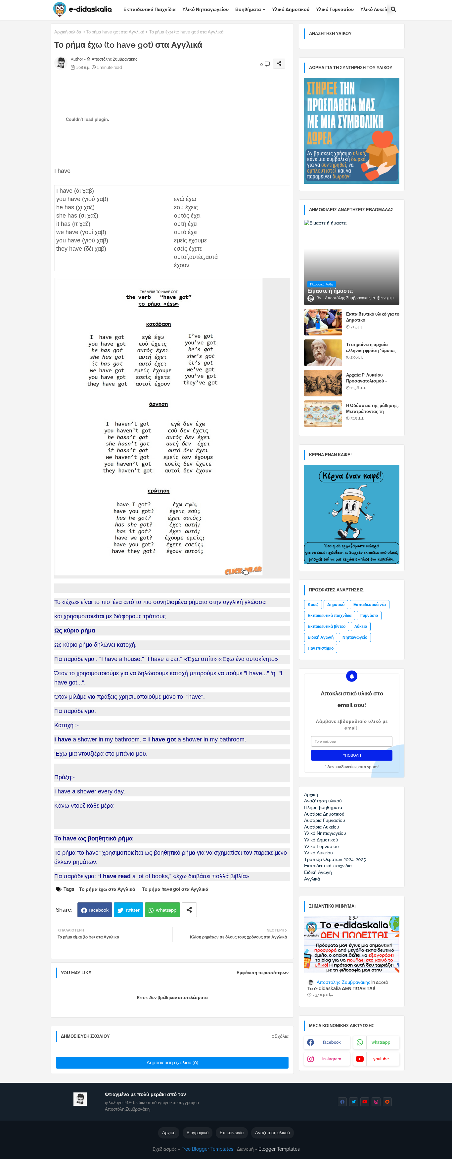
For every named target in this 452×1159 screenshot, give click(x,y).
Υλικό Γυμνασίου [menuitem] (321, 846)
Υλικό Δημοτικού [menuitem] (321, 839)
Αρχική (168, 1132)
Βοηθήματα (248, 9)
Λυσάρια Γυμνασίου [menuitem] (324, 820)
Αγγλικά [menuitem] (312, 879)
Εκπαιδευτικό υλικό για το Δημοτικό (372, 317)
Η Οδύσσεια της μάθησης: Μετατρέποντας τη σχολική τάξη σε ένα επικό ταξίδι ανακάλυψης (372, 414)
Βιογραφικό (197, 1132)
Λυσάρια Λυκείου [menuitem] (321, 827)
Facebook (99, 910)
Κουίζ (313, 604)
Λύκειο (360, 626)
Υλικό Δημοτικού (290, 9)
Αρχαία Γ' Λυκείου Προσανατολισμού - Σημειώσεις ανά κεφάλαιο (372, 381)
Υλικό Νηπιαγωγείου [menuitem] (325, 833)
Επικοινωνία (232, 1132)
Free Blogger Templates (207, 1149)
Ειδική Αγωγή (321, 637)
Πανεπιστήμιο (321, 648)
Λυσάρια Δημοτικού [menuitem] (324, 814)
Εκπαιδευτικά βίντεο (326, 626)
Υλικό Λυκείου (375, 9)
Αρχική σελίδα (67, 31)
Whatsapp (166, 910)
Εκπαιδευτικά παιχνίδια (149, 9)
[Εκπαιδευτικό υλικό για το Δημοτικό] (323, 322)
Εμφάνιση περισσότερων (263, 972)
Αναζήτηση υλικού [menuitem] (323, 800)
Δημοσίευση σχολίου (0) (172, 1063)
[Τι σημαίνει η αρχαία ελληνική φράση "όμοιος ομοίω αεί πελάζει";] (323, 352)
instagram (331, 1059)
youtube (381, 1059)
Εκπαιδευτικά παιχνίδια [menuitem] (328, 865)
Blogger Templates (279, 1149)
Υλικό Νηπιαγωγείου (205, 9)
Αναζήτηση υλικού (272, 1132)
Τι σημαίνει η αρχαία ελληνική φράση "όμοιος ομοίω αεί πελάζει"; (371, 350)
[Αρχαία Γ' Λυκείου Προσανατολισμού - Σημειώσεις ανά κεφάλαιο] (323, 383)
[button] (393, 9)
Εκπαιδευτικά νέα (369, 604)
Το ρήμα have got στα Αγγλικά (115, 31)
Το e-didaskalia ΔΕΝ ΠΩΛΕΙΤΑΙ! (341, 988)
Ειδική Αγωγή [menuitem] (318, 872)
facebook (332, 1042)
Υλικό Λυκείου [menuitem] (318, 852)
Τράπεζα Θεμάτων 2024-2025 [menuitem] (335, 859)
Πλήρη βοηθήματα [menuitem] (323, 807)
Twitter (132, 910)
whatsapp (381, 1042)
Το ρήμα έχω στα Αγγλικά (107, 889)
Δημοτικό (335, 604)
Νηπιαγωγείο (354, 637)
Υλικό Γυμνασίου (335, 9)
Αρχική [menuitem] (311, 794)
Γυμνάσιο (369, 615)
